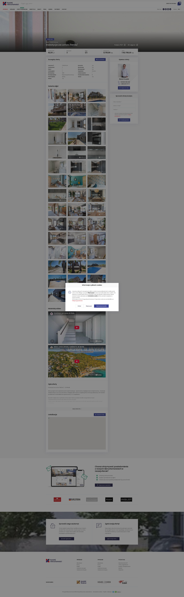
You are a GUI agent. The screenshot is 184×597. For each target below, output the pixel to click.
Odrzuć (79, 306)
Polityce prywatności (77, 300)
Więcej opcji (89, 306)
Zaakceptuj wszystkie (101, 306)
